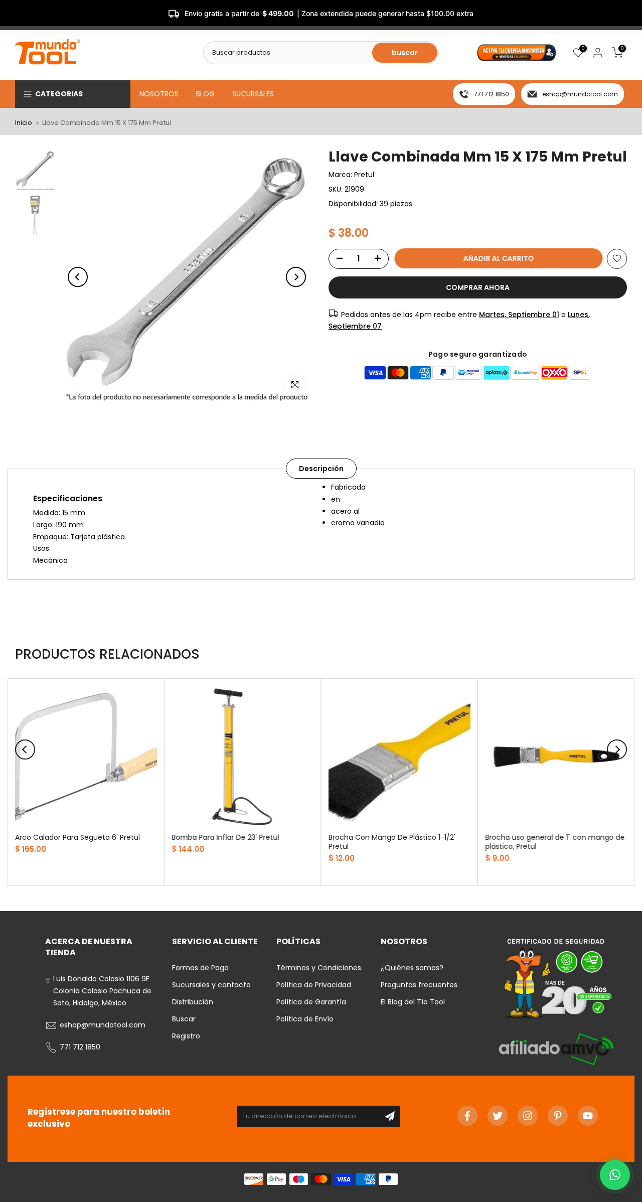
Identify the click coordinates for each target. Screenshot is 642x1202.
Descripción (321, 469)
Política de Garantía (311, 1002)
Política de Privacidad (313, 985)
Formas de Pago (200, 968)
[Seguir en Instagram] (528, 1116)
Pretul (364, 175)
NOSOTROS (159, 94)
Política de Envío (305, 1019)
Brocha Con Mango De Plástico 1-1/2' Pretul (392, 841)
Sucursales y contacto (211, 985)
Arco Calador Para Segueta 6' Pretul (77, 837)
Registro (186, 1036)
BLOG (205, 94)
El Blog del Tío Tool (413, 1002)
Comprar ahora (478, 287)
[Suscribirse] (390, 1116)
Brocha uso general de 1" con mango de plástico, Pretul (555, 841)
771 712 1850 (491, 94)
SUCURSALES (253, 94)
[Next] (296, 277)
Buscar (184, 1019)
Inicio (23, 122)
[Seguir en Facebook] (467, 1116)
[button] (615, 1175)
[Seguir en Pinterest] (558, 1116)
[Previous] (78, 277)
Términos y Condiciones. (319, 968)
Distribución (192, 1002)
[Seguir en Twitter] (498, 1116)
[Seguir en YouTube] (588, 1116)
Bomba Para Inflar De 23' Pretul (225, 837)
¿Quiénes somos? (412, 968)
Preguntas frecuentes (419, 985)
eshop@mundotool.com (580, 94)
